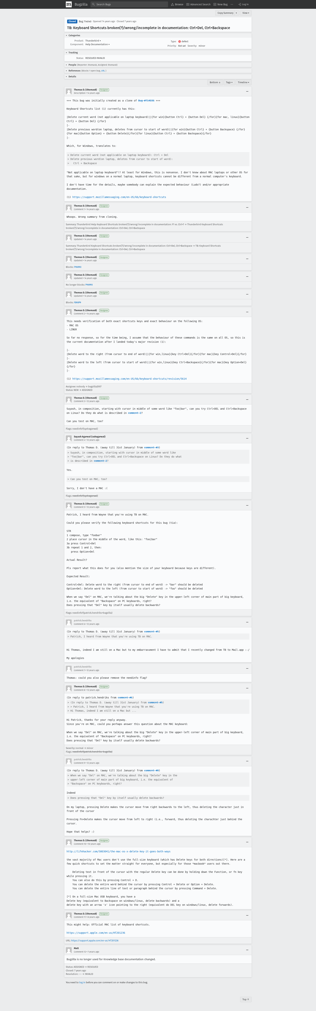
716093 (77, 267)
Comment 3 (79, 401)
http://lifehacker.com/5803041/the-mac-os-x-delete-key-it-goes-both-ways (118, 851)
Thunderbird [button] (93, 40)
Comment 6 (79, 624)
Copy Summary (225, 13)
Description (79, 93)
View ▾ (245, 13)
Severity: (192, 45)
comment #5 (151, 631)
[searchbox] (129, 4)
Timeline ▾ (243, 82)
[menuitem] (177, 4)
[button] (243, 4)
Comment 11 (80, 917)
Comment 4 (79, 440)
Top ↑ (245, 999)
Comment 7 (79, 670)
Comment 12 (80, 951)
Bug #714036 (146, 100)
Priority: (172, 45)
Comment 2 (79, 313)
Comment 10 (80, 844)
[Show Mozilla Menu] (69, 4)
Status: (80, 58)
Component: (77, 44)
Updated (78, 239)
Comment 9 (79, 763)
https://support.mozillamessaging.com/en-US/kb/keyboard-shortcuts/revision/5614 (129, 378)
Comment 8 (79, 690)
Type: (173, 41)
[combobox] (129, 4)
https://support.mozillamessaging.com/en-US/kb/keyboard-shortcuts (119, 197)
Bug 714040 (85, 21)
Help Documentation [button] (97, 44)
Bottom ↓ (215, 82)
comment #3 (151, 447)
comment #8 (151, 770)
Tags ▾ (229, 82)
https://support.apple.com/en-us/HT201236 (96, 932)
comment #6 (125, 697)
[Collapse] (247, 91)
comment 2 (134, 412)
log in (82, 982)
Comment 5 (79, 507)
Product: (79, 40)
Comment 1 (79, 209)
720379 (77, 302)
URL (103, 70)
